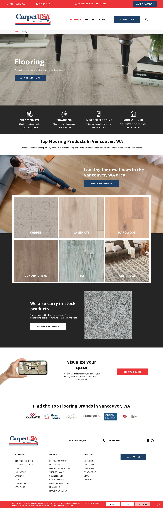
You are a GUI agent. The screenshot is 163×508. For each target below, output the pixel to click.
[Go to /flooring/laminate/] (81, 217)
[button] (145, 4)
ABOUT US (89, 454)
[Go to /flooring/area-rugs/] (127, 261)
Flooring (75, 19)
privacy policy (30, 505)
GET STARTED (133, 127)
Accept (113, 504)
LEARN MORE (64, 127)
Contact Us (127, 19)
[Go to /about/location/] (18, 3)
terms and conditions (49, 505)
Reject (127, 504)
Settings (142, 504)
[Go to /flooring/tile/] (81, 261)
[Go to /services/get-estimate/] (101, 3)
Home (17, 32)
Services (89, 19)
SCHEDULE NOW (29, 127)
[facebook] (147, 440)
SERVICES (53, 454)
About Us (103, 19)
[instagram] (152, 440)
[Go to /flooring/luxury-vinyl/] (36, 261)
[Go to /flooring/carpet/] (36, 217)
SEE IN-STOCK (99, 127)
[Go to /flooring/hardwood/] (127, 217)
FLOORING (20, 454)
